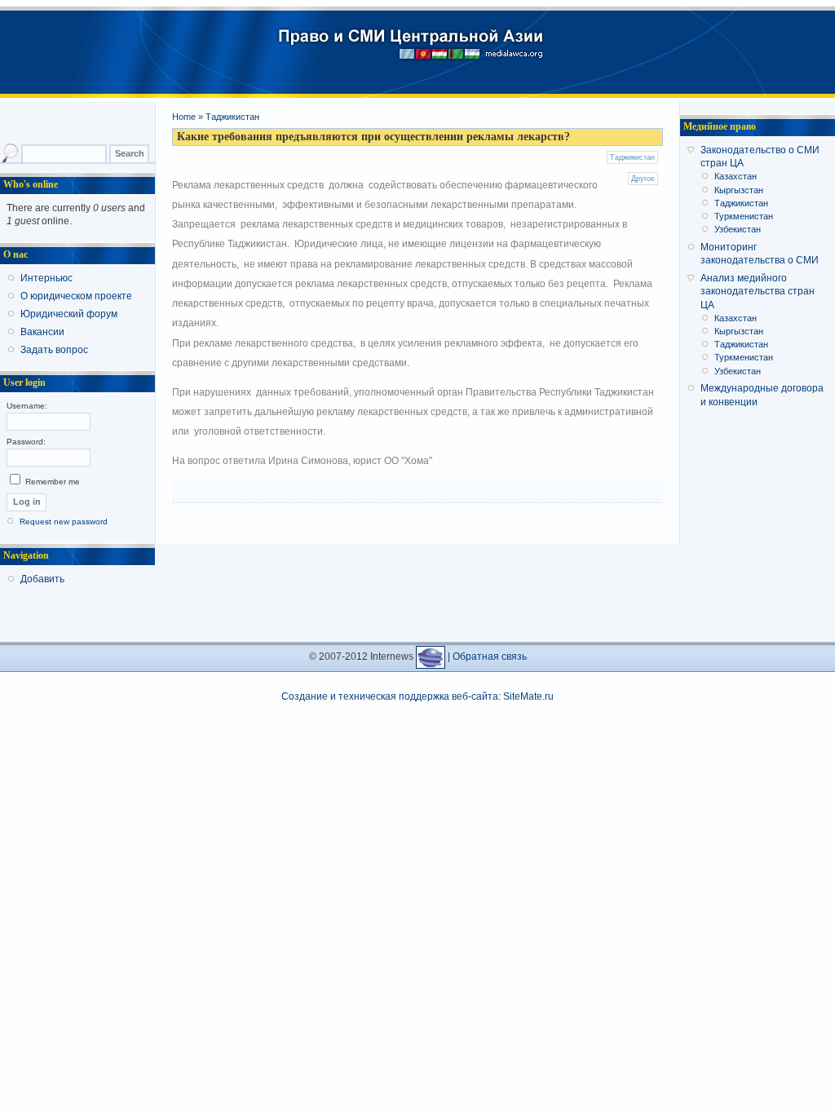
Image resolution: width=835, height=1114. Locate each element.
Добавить (42, 579)
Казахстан (735, 176)
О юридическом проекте (76, 296)
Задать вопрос (54, 350)
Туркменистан (743, 216)
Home (184, 117)
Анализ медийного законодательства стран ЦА (757, 291)
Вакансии (42, 332)
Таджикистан (232, 117)
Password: (26, 441)
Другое (643, 179)
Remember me (51, 481)
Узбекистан (737, 229)
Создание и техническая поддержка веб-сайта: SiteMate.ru (417, 696)
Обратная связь (490, 656)
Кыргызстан (738, 190)
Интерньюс (46, 278)
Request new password (64, 521)
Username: (27, 405)
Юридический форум (68, 314)
